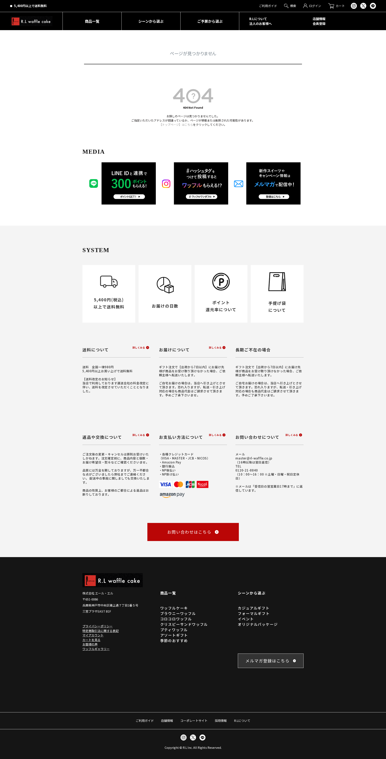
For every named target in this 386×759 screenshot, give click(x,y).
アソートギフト (174, 635)
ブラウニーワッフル (178, 613)
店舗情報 (167, 720)
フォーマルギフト (254, 613)
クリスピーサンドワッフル (184, 624)
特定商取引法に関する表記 (100, 631)
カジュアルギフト (253, 608)
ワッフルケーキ (174, 608)
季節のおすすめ (174, 640)
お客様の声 (90, 644)
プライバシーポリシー (97, 626)
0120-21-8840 (246, 470)
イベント (246, 618)
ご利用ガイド (145, 720)
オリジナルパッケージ (258, 624)
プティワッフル (174, 629)
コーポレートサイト (193, 720)
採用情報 (221, 720)
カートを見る (91, 640)
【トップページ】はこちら (176, 125)
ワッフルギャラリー (96, 649)
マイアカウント (93, 635)
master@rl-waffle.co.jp (253, 458)
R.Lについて (242, 720)
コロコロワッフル (176, 618)
